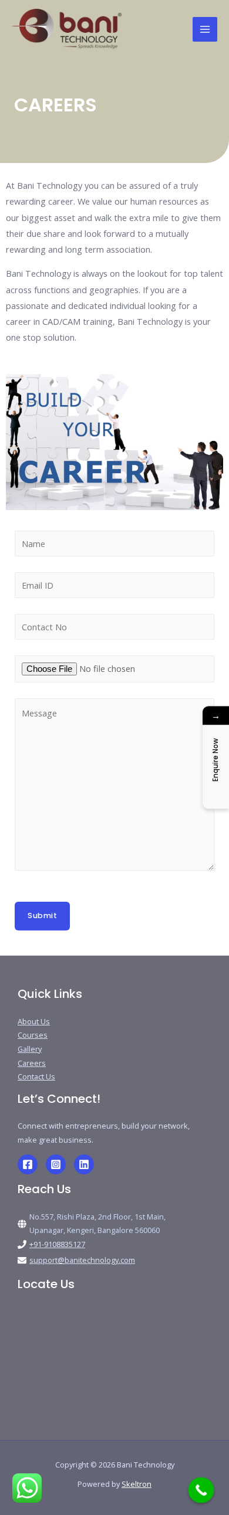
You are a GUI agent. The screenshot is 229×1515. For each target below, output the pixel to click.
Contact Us (36, 1076)
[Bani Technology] (67, 29)
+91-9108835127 (57, 1244)
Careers (32, 1063)
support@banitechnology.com (82, 1260)
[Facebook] (28, 1164)
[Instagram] (56, 1164)
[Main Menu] (205, 29)
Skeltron (136, 1484)
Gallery (30, 1049)
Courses (33, 1035)
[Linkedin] (84, 1164)
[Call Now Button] (201, 1490)
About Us (34, 1021)
